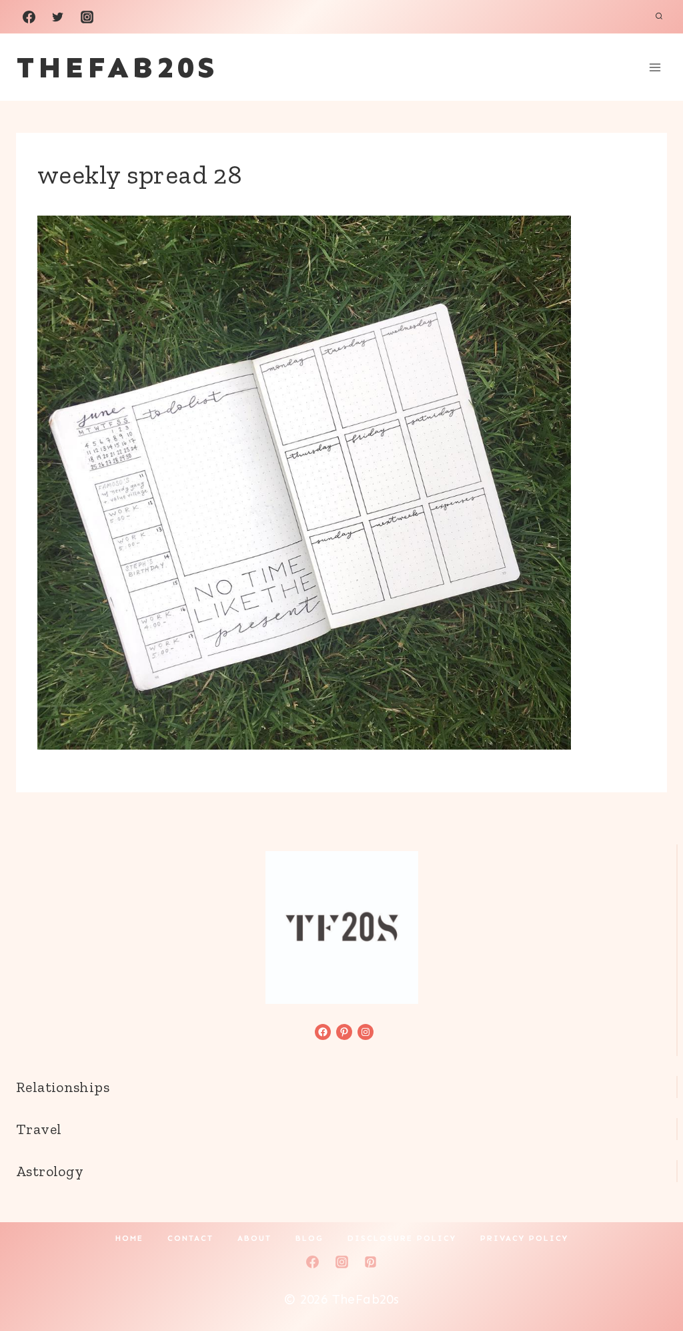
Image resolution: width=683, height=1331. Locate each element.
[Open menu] (654, 67)
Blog (309, 1238)
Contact (190, 1238)
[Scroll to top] (650, 1278)
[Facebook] (28, 16)
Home (129, 1238)
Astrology (49, 1171)
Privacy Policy (524, 1238)
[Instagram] (86, 16)
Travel (38, 1129)
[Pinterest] (371, 1261)
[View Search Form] (659, 17)
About (254, 1238)
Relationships (62, 1087)
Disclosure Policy (402, 1238)
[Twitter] (58, 16)
